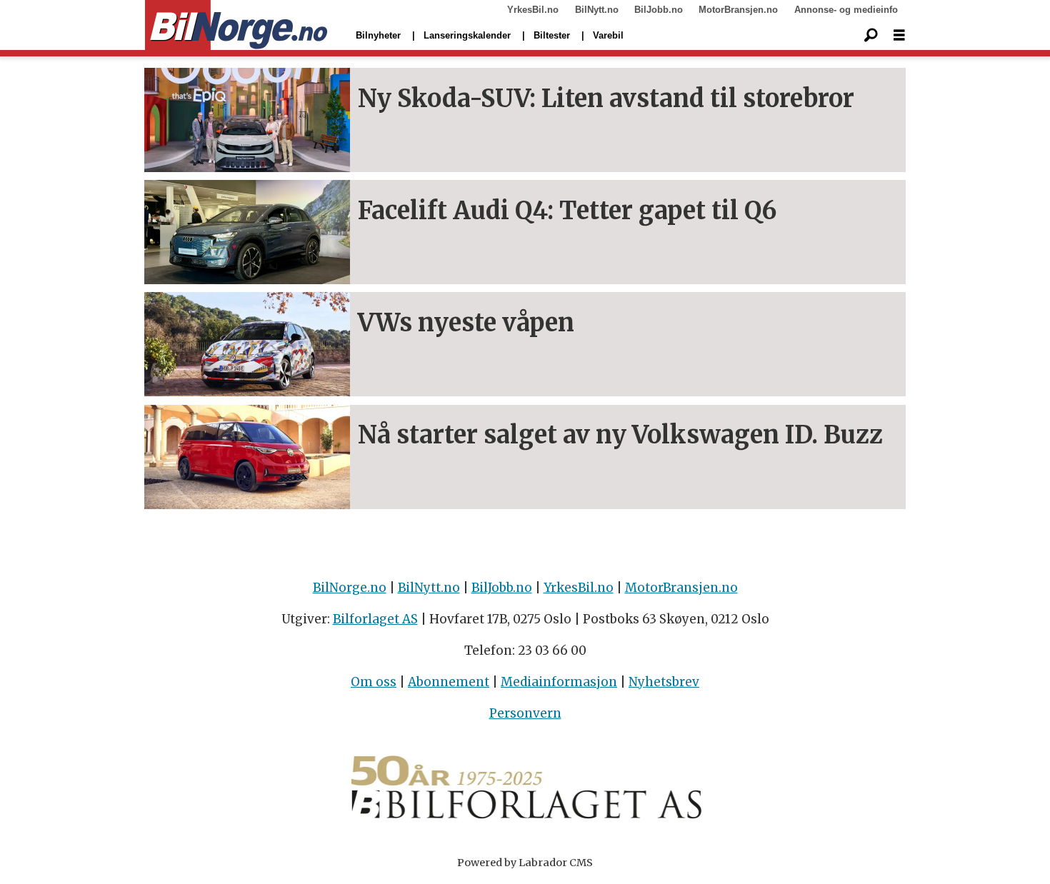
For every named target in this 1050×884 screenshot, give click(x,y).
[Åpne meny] (899, 35)
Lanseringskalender (467, 35)
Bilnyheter (378, 35)
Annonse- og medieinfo (846, 9)
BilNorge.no (349, 588)
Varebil (608, 35)
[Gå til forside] (236, 25)
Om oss (373, 682)
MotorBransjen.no (738, 9)
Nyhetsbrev (664, 682)
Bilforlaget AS (375, 619)
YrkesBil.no (533, 9)
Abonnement (448, 682)
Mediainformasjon (559, 682)
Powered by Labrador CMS (525, 862)
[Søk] (870, 35)
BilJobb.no (658, 9)
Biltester (552, 35)
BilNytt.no (597, 9)
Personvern (525, 713)
